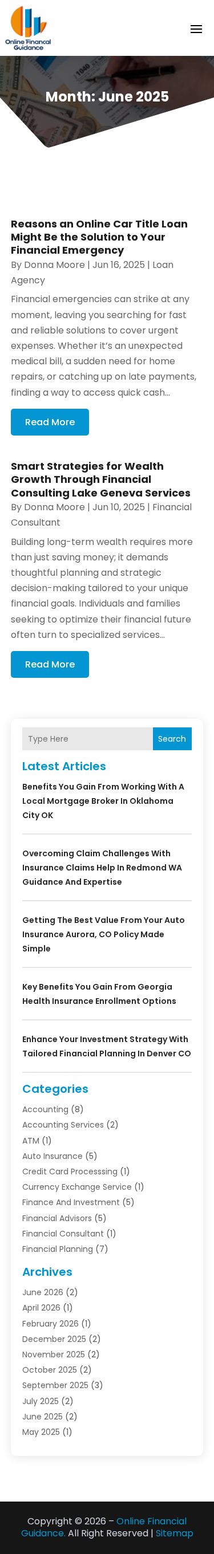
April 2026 (41, 1307)
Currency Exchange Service (77, 1187)
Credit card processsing (70, 1171)
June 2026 (42, 1292)
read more (50, 422)
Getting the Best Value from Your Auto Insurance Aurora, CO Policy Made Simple (103, 934)
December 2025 (54, 1339)
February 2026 (50, 1323)
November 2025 (53, 1354)
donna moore (54, 264)
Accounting (45, 1109)
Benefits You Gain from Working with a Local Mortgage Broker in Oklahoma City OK (103, 801)
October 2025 (49, 1370)
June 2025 (42, 1416)
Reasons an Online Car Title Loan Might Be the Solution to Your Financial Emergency (99, 237)
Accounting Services (63, 1124)
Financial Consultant (63, 1233)
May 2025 (41, 1432)
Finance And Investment (71, 1202)
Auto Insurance (52, 1156)
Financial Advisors (57, 1218)
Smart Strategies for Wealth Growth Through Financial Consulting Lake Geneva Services (101, 479)
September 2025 (55, 1385)
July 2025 (40, 1401)
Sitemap (174, 1533)
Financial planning (57, 1249)
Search (172, 739)
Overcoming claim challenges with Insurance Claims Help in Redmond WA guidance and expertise (102, 868)
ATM (30, 1140)
